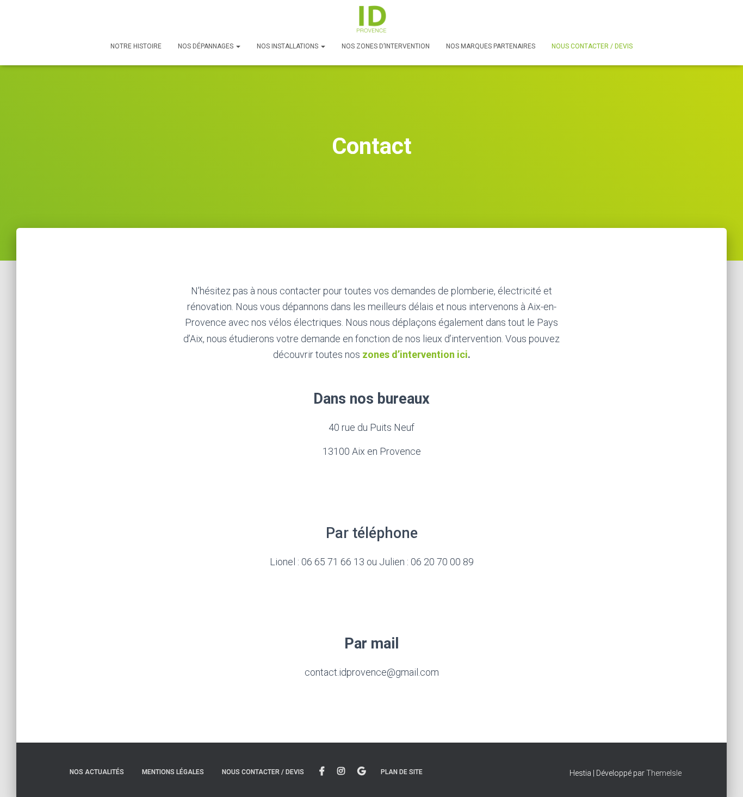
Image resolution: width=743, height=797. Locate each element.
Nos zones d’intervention (386, 46)
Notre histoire (136, 46)
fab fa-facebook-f (322, 771)
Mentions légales (173, 772)
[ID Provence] (371, 19)
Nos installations (288, 46)
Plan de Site (402, 772)
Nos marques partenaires (490, 46)
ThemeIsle (664, 773)
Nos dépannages (206, 46)
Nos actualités (97, 772)
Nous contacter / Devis (592, 46)
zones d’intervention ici (415, 354)
